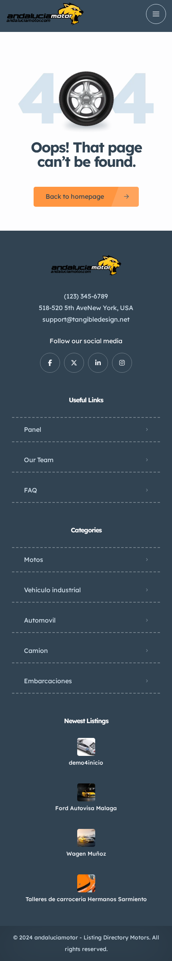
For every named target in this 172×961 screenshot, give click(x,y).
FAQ (30, 490)
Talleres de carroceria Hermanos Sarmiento (86, 899)
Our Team (39, 460)
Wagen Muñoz (86, 853)
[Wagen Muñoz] (86, 838)
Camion (36, 651)
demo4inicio (86, 762)
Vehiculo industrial (52, 590)
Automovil (40, 620)
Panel (32, 429)
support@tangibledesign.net (86, 319)
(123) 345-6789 (86, 296)
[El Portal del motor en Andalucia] (45, 14)
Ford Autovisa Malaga (86, 808)
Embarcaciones (48, 681)
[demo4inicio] (86, 747)
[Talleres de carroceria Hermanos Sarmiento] (86, 883)
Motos (33, 560)
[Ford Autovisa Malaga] (86, 792)
